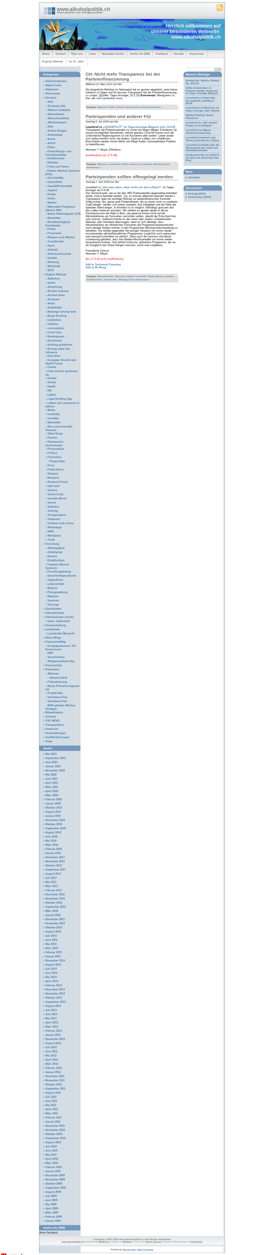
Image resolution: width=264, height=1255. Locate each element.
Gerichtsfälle (55, 177)
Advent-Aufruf (58, 677)
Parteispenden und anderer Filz (118, 116)
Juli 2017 (51, 878)
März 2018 (51, 844)
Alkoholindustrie (105, 276)
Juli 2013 (51, 1010)
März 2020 (51, 795)
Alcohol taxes (56, 295)
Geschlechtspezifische (61, 575)
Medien (52, 202)
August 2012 (53, 1043)
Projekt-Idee (55, 693)
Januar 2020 (53, 803)
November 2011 (55, 1080)
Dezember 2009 (55, 1175)
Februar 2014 (53, 985)
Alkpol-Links (53, 85)
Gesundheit (54, 182)
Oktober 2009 (53, 1183)
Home (46, 53)
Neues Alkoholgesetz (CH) (63, 213)
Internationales (54, 612)
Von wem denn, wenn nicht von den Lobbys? (131, 187)
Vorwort (60, 53)
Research (53, 477)
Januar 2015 (53, 956)
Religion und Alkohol (61, 237)
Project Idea (57, 461)
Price (50, 465)
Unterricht (51, 729)
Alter (50, 126)
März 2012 (51, 1063)
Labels (51, 394)
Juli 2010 (51, 1146)
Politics (52, 453)
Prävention (52, 669)
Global (51, 382)
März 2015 (51, 948)
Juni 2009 (51, 1200)
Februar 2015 (53, 952)
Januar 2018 (53, 853)
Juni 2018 (51, 836)
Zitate (48, 741)
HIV (49, 390)
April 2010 (51, 1158)
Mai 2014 (51, 977)
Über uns (77, 53)
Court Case (54, 332)
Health (51, 386)
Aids (50, 101)
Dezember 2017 (55, 857)
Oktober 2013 (53, 997)
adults (51, 282)
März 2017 (51, 886)
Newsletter (54, 218)
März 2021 (51, 787)
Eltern (51, 147)
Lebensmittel (55, 584)
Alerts (51, 303)
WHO (50, 531)
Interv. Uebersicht (58, 621)
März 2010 (51, 1163)
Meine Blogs (53, 637)
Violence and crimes (60, 523)
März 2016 (51, 911)
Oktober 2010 (53, 1134)
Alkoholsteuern (57, 122)
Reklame (159, 276)
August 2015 (53, 931)
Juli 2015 (51, 935)
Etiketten (53, 162)
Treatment (53, 519)
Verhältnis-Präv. (95, 279)
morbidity (53, 414)
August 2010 (53, 1142)
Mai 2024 (51, 754)
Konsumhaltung (55, 625)
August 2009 (53, 1192)
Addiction (53, 278)
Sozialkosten (55, 241)
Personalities (55, 448)
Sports (51, 502)
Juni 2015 (51, 940)
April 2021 (51, 783)
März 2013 (51, 1026)
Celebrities (54, 320)
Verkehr (52, 258)
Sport (50, 245)
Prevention (54, 457)
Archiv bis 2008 (140, 53)
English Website (52, 61)
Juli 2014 (51, 968)
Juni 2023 (51, 762)
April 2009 (51, 1208)
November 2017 (55, 861)
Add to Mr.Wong (96, 267)
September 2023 (55, 758)
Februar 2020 (53, 799)
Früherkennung (57, 681)
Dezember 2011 (55, 1076)
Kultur (51, 198)
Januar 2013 (53, 1035)
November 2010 (55, 1130)
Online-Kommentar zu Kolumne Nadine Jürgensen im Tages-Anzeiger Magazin (202, 91)
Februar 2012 (53, 1068)
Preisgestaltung (57, 592)
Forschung (52, 543)
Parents (52, 437)
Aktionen (53, 673)
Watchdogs (54, 527)
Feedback (162, 53)
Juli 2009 (51, 1196)
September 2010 (55, 1138)
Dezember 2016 (55, 894)
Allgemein (102, 107)
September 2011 (55, 1088)
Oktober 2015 (53, 927)
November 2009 (55, 1179)
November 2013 (55, 993)
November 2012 (55, 1039)
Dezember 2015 (55, 919)
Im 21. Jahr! (76, 61)
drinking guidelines (59, 344)
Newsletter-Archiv (113, 53)
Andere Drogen (57, 130)
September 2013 (55, 1001)
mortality (53, 418)
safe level (53, 486)
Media (51, 410)
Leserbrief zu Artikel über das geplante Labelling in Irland (201, 101)
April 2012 (51, 1059)
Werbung (158, 164)
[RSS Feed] (219, 7)
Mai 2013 (51, 1018)
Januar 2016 (53, 915)
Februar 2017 (53, 890)
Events (51, 367)
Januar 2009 (53, 1220)
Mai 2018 (51, 840)
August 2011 (53, 1092)
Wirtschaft (53, 266)
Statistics (53, 506)
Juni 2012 (51, 1051)
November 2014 (55, 960)
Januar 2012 (53, 1072)
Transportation (56, 515)
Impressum (197, 53)
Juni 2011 (51, 1101)
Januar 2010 (53, 1171)
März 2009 (51, 1212)
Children (52, 324)
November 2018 (55, 820)
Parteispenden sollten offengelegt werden (129, 176)
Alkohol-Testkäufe (58, 110)
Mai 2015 (51, 944)
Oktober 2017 (53, 865)
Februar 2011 (53, 1117)
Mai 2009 (51, 1204)
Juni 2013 (51, 1014)
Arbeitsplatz (55, 134)
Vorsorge (53, 604)
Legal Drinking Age (59, 398)
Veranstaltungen (55, 733)
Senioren (53, 600)
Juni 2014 (51, 973)
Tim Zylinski (196, 1242)
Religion (52, 473)
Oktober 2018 (53, 824)
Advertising (54, 286)
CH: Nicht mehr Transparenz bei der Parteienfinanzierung (123, 76)
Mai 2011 (50, 1105)
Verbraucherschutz (59, 253)
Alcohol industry (58, 291)
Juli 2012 (51, 1047)
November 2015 (55, 923)
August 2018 (53, 832)
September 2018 (55, 828)
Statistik (52, 249)
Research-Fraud (57, 482)
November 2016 (55, 898)
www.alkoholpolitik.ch (83, 9)
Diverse (52, 556)
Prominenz (54, 233)
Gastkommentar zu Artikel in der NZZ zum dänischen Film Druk (202, 158)
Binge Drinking (57, 315)
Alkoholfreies (55, 114)
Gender (52, 378)
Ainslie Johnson (153, 1242)
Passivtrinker (53, 665)
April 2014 (51, 981)
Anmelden (194, 177)
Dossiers (51, 97)
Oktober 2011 (53, 1084)
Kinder (51, 194)
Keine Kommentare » (152, 107)
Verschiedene (133, 107)
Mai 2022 (51, 774)
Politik (111, 107)
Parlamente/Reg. (55, 641)
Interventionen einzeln (59, 617)
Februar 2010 (53, 1167)
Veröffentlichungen (57, 737)
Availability (54, 307)
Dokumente (52, 93)
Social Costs (55, 494)
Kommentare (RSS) (199, 197)
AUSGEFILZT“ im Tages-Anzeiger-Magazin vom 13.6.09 (140, 127)
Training (52, 510)
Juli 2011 (51, 1097)
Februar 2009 (53, 1216)
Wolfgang (127, 1242)
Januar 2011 (52, 1121)
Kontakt (179, 53)
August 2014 (53, 964)
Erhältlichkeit (55, 158)
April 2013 (51, 1022)
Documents (54, 340)
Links (92, 53)
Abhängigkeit (55, 548)
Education (53, 355)
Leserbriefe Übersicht (61, 633)
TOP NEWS (52, 720)
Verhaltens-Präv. (57, 697)
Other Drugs (55, 433)
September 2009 (55, 1187)
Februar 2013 (53, 1030)
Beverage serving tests (61, 311)
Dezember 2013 (55, 989)
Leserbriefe (114, 164)
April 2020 (51, 791)
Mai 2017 (51, 882)
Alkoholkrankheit (58, 118)
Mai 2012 (51, 1055)
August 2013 (53, 1006)
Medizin (52, 588)
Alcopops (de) (56, 106)
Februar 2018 (53, 849)
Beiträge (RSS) (197, 194)
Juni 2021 (51, 778)
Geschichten (53, 608)
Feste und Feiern (58, 166)
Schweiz (120, 107)
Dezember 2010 (55, 1125)
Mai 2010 (51, 1154)
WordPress (104, 1242)
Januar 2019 (53, 816)
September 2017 (55, 869)
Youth (51, 539)
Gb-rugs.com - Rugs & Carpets (138, 1249)
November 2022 (55, 770)
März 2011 (51, 1113)
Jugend (130, 276)
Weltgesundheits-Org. (61, 661)
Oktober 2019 (53, 807)
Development (55, 336)
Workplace (54, 535)
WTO (50, 270)
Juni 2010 (51, 1150)
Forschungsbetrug (59, 571)
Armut (51, 139)
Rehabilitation (54, 712)
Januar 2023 (53, 766)
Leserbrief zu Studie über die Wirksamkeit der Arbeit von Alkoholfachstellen (202, 148)
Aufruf (51, 143)
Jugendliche (55, 579)
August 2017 (53, 873)
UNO (50, 653)
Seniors (52, 490)
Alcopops (53, 299)
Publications (55, 469)
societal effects (56, 498)
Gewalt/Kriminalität (59, 186)
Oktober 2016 (53, 902)
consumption (55, 328)
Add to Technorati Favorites (103, 264)
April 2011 (51, 1109)
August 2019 (53, 811)
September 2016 (55, 906)
